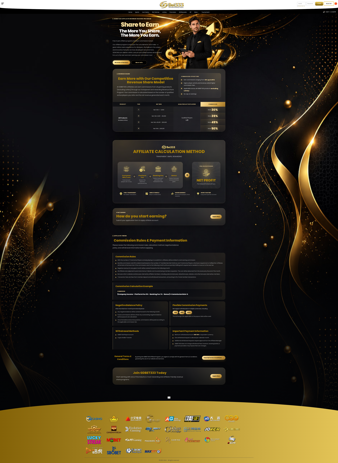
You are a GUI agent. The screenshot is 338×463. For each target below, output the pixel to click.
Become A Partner (121, 62)
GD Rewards (183, 12)
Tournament (205, 12)
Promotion (173, 12)
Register (328, 3)
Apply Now (216, 216)
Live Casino (145, 12)
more (195, 12)
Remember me (301, 6)
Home (130, 12)
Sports (137, 12)
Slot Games (155, 12)
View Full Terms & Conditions (214, 358)
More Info (139, 62)
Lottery (164, 12)
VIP (190, 12)
